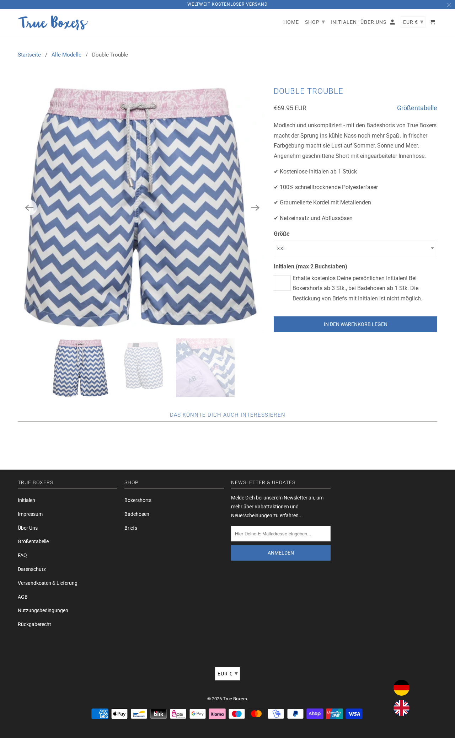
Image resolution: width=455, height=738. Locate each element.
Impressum (30, 514)
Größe (282, 233)
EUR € (228, 673)
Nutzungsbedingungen (43, 610)
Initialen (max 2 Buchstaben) (310, 266)
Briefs (130, 528)
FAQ (22, 555)
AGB (23, 597)
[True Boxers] (53, 23)
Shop (315, 21)
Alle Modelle (66, 55)
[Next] (255, 207)
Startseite (29, 55)
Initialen (26, 500)
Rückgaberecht (34, 624)
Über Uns (28, 528)
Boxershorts (137, 500)
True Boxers (235, 698)
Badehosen (136, 514)
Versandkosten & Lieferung (47, 583)
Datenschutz (32, 569)
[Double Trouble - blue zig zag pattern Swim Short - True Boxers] (142, 207)
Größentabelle (417, 108)
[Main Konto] (393, 23)
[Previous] (29, 207)
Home (291, 22)
